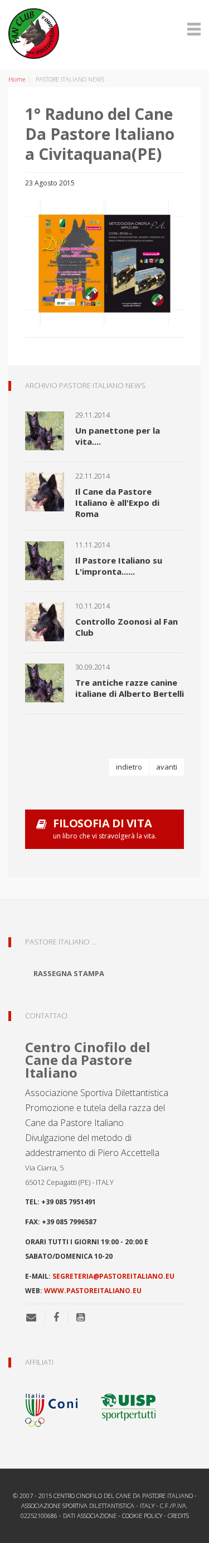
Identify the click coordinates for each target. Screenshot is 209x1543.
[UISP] (128, 1406)
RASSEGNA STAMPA (68, 973)
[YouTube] (80, 1317)
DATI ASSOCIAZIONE (89, 1515)
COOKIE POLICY (142, 1515)
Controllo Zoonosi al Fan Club (126, 627)
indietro (129, 767)
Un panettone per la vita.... (117, 436)
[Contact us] (35, 1317)
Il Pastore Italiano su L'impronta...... (118, 566)
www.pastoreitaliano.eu (93, 1290)
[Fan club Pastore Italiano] (104, 33)
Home (16, 79)
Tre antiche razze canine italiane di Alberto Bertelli (129, 688)
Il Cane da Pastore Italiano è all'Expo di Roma (117, 502)
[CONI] (58, 1406)
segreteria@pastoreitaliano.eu (113, 1276)
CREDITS (178, 1515)
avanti (166, 767)
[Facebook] (56, 1317)
